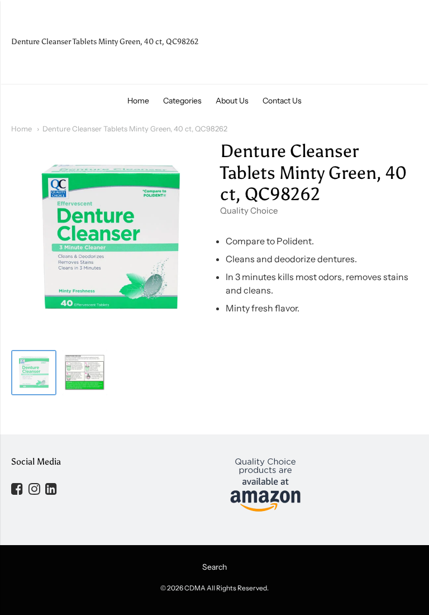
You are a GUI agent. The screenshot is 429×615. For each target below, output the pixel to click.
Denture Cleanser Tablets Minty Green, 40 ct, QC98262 (134, 128)
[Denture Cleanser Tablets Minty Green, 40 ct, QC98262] (33, 372)
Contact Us (282, 101)
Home (138, 101)
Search (214, 567)
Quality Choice (249, 210)
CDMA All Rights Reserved (225, 588)
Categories (182, 101)
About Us (232, 101)
